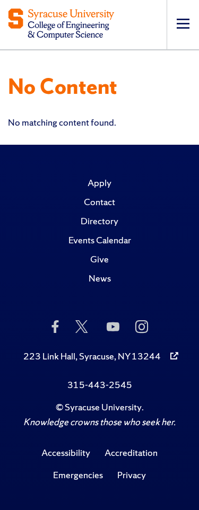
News (100, 278)
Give (99, 259)
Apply (99, 183)
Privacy (131, 475)
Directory (99, 221)
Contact (99, 202)
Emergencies (78, 475)
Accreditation (131, 452)
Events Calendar (99, 240)
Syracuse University (103, 407)
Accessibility (65, 452)
